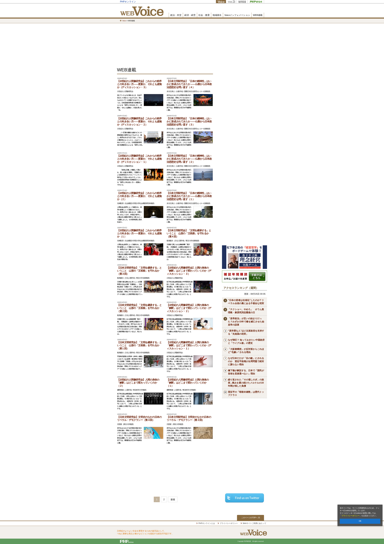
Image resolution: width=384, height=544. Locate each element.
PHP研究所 (255, 1)
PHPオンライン (128, 1)
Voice (221, 1)
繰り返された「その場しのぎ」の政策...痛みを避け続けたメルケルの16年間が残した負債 (246, 382)
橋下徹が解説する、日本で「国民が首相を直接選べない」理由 (246, 372)
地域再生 (217, 15)
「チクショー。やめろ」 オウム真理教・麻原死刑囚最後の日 (246, 311)
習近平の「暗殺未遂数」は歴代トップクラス (246, 393)
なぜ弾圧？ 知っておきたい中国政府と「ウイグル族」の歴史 (246, 341)
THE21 (231, 1)
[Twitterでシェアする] (244, 498)
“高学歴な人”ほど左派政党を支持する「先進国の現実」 (246, 332)
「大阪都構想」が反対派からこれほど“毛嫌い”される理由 (246, 350)
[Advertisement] (192, 45)
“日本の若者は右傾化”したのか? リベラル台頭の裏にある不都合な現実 (246, 302)
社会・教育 (204, 15)
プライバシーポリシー (351, 516)
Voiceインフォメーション (237, 15)
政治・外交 (176, 15)
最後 (173, 499)
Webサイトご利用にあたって (254, 523)
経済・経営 (190, 15)
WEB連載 (257, 15)
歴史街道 (242, 1)
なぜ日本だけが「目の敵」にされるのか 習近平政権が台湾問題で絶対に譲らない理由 (246, 361)
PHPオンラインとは (206, 523)
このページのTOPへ (249, 518)
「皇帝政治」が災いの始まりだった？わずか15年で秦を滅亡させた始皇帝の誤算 (246, 321)
